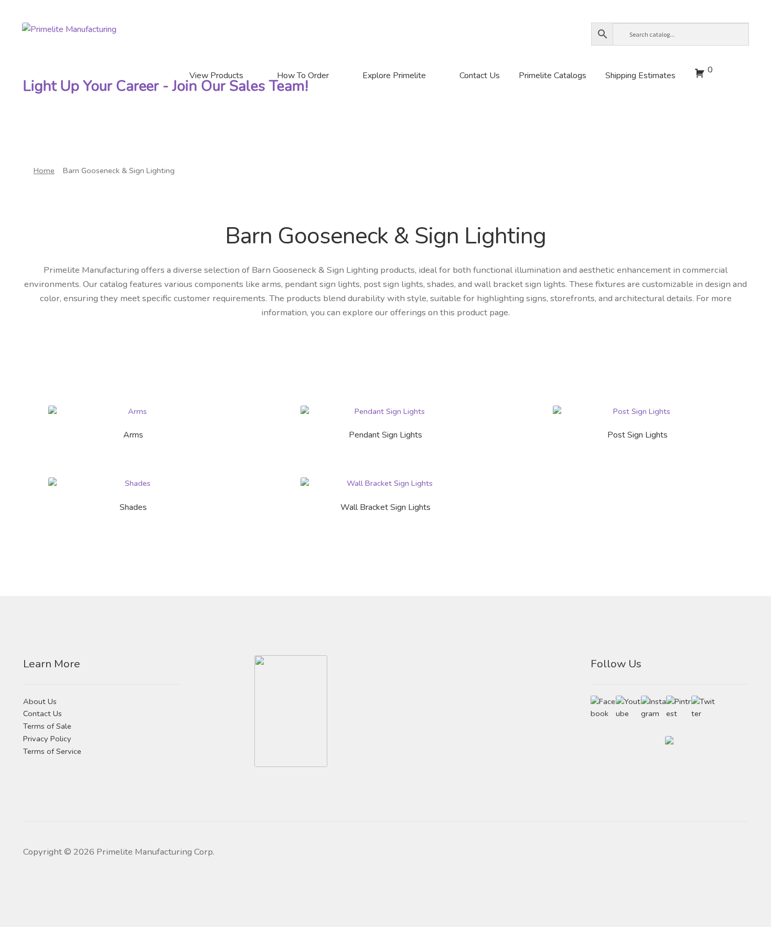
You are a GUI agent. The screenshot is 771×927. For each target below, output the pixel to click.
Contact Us (479, 75)
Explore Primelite (394, 75)
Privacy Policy (47, 738)
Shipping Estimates (640, 75)
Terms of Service (52, 751)
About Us (40, 701)
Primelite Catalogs (552, 75)
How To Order (303, 75)
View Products (216, 75)
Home (44, 170)
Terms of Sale (47, 726)
